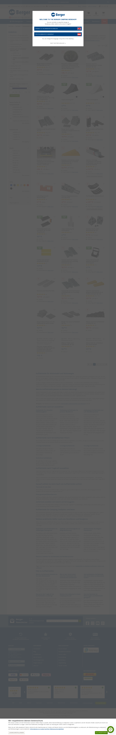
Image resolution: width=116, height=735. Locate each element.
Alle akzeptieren (101, 732)
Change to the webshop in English (46, 28)
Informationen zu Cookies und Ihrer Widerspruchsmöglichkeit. (47, 729)
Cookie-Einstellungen (16, 732)
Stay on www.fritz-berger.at (44, 34)
